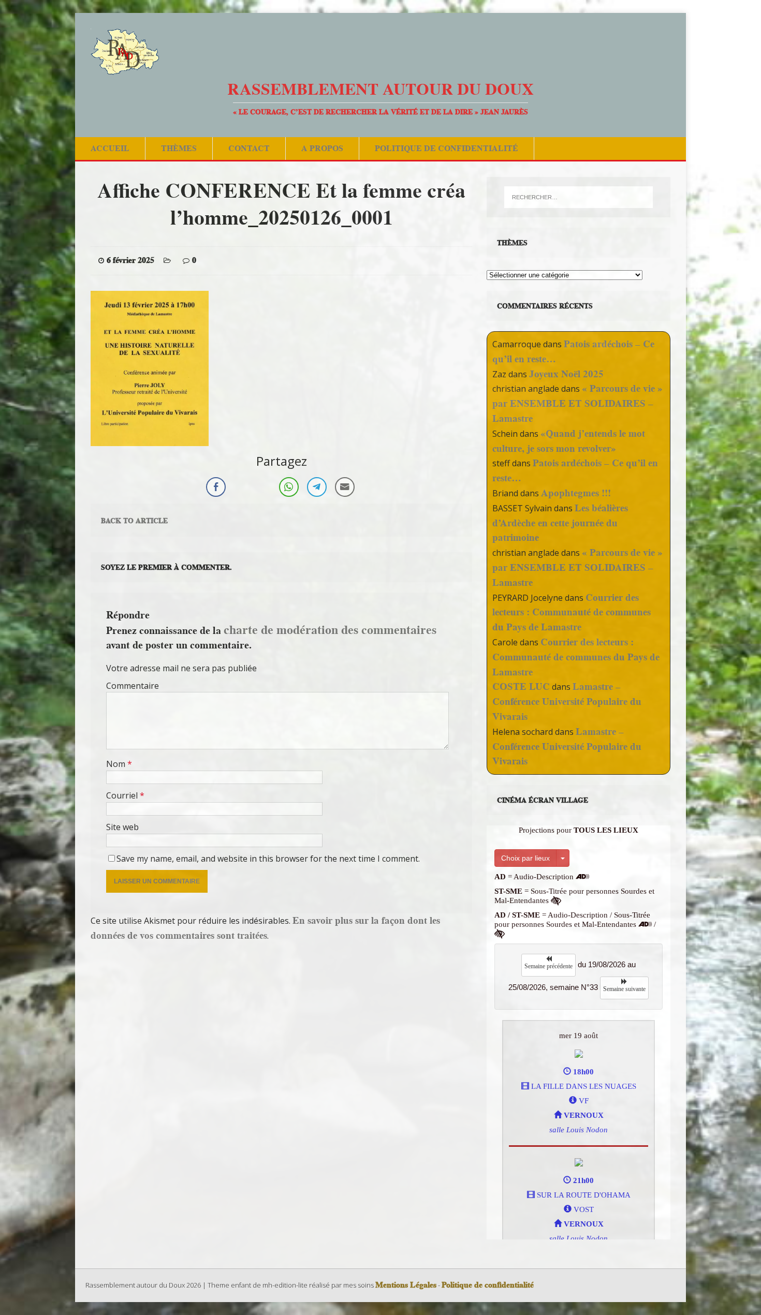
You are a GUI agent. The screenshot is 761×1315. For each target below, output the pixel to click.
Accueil (110, 148)
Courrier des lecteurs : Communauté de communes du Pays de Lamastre (571, 612)
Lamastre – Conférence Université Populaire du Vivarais (566, 701)
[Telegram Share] (317, 487)
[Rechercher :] (578, 197)
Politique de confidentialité (446, 148)
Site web (122, 827)
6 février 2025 (130, 260)
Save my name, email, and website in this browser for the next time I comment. (268, 858)
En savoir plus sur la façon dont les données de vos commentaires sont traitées (265, 927)
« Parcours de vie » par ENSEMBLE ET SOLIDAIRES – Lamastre (577, 403)
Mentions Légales (405, 1285)
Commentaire (132, 685)
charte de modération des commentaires (330, 629)
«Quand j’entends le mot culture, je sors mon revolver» (568, 440)
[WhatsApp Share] (289, 487)
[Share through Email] (345, 487)
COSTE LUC (521, 686)
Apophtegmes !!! (576, 493)
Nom (116, 764)
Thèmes (179, 148)
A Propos (322, 148)
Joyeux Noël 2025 (566, 374)
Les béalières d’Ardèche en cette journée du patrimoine (560, 523)
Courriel (123, 795)
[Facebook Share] (216, 487)
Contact (249, 148)
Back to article (134, 520)
